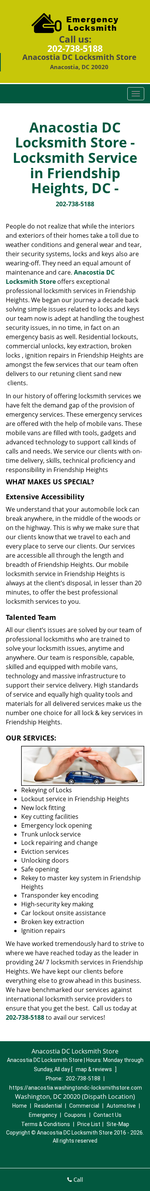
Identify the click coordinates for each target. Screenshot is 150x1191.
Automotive (121, 1106)
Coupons (75, 1115)
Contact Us (107, 1115)
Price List (88, 1124)
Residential (48, 1106)
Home (19, 1106)
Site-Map (118, 1124)
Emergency (43, 1115)
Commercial (84, 1106)
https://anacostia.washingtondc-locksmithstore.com (75, 1088)
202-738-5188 (75, 48)
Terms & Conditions (45, 1124)
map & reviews (94, 1069)
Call (77, 1179)
